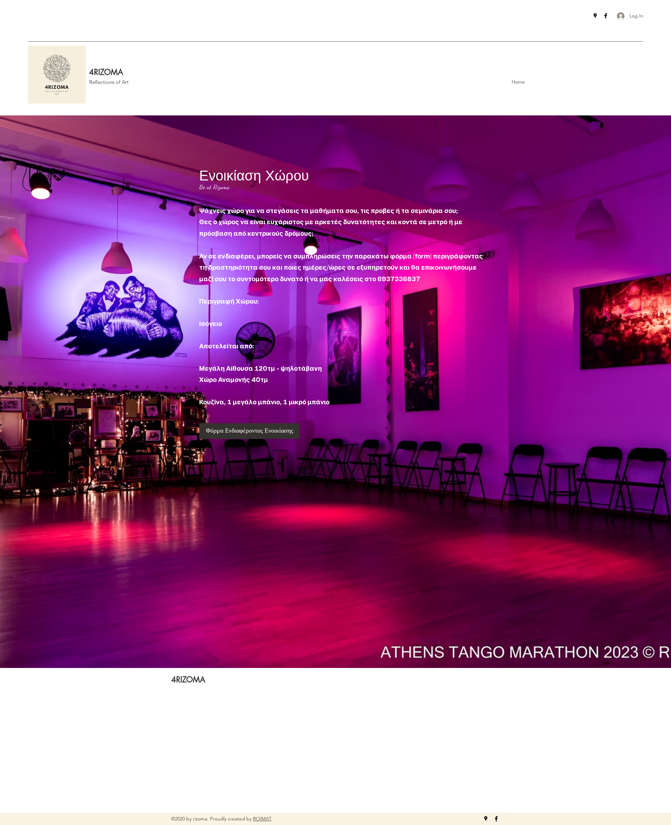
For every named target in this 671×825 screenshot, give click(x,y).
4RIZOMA (106, 72)
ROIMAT (262, 819)
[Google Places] (595, 15)
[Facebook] (605, 15)
